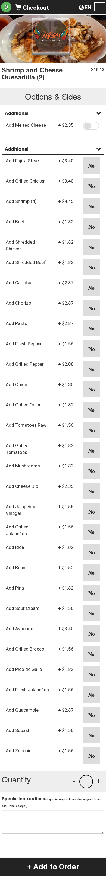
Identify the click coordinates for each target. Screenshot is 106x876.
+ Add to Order (53, 866)
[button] (91, 126)
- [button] (73, 781)
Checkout (35, 7)
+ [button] (98, 781)
